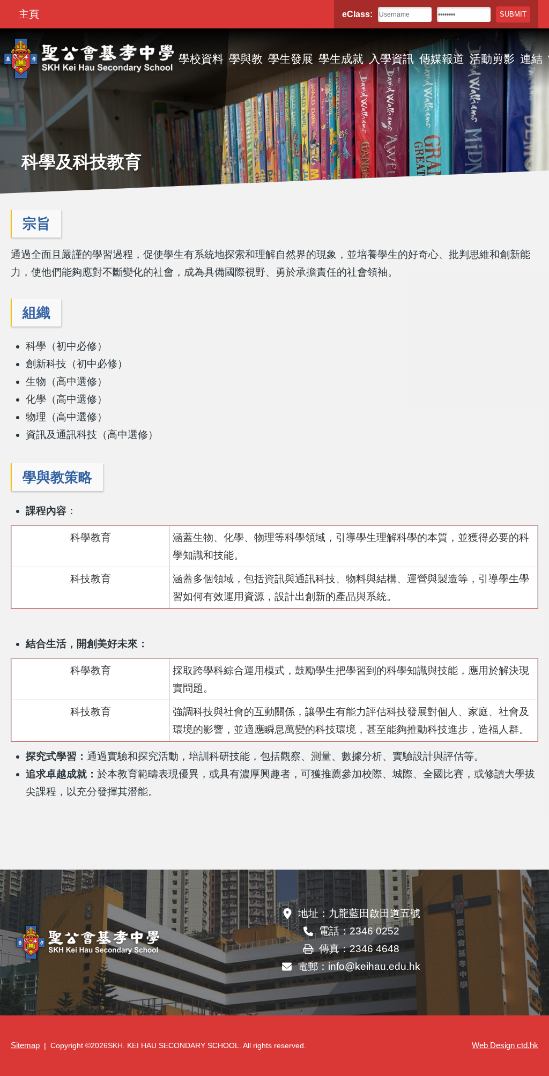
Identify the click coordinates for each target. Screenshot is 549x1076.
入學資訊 (391, 59)
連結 (531, 59)
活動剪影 (492, 59)
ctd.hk (505, 1045)
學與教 (246, 59)
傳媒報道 (441, 59)
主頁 (29, 14)
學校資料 (201, 59)
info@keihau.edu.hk (374, 966)
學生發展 (290, 59)
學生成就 (340, 59)
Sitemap (25, 1045)
